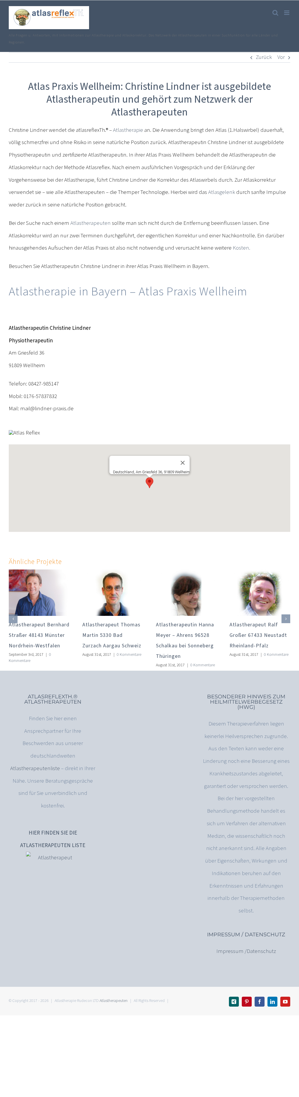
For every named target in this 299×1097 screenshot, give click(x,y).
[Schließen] (183, 463)
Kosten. (241, 248)
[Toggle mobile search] (275, 13)
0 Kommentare (30, 658)
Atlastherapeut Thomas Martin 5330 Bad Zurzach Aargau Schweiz (111, 635)
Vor (281, 57)
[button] (149, 482)
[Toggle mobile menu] (287, 13)
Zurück (264, 57)
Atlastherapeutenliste (35, 768)
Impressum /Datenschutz (246, 951)
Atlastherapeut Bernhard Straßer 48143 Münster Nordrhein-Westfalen (39, 635)
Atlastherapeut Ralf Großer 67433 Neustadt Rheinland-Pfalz (258, 635)
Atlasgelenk (221, 192)
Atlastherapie (128, 130)
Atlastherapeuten (90, 223)
